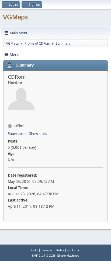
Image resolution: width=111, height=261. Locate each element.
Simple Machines (68, 255)
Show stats (38, 133)
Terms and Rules (52, 250)
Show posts (17, 133)
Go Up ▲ (73, 250)
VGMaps (15, 17)
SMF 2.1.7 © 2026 (44, 255)
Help (34, 250)
